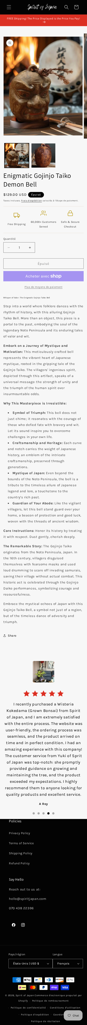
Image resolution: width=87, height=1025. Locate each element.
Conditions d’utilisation (65, 1007)
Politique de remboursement (50, 1000)
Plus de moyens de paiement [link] (43, 286)
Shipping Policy (21, 853)
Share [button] (12, 636)
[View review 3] (43, 813)
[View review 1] (34, 813)
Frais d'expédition (31, 200)
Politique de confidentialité (28, 1007)
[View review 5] (53, 813)
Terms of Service (21, 843)
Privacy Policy (19, 833)
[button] (9, 7)
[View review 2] (38, 813)
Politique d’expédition (35, 1014)
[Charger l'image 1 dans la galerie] (16, 155)
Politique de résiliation (45, 1021)
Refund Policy (19, 863)
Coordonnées (61, 1014)
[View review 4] (48, 813)
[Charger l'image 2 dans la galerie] (43, 155)
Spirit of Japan (25, 995)
